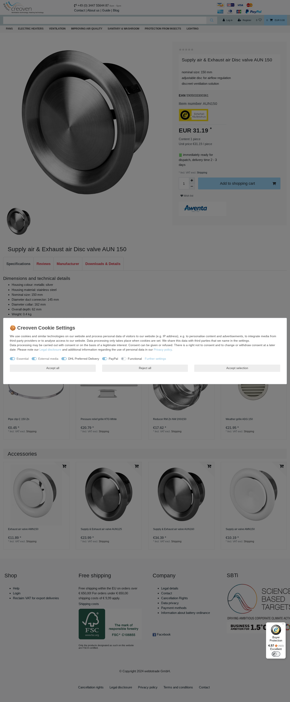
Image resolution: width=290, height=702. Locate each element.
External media (48, 358)
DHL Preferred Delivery (83, 358)
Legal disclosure (50, 349)
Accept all (52, 368)
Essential (23, 358)
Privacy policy (163, 349)
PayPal (113, 358)
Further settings (155, 358)
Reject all (145, 368)
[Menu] (283, 624)
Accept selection (237, 368)
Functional (135, 358)
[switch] (276, 654)
